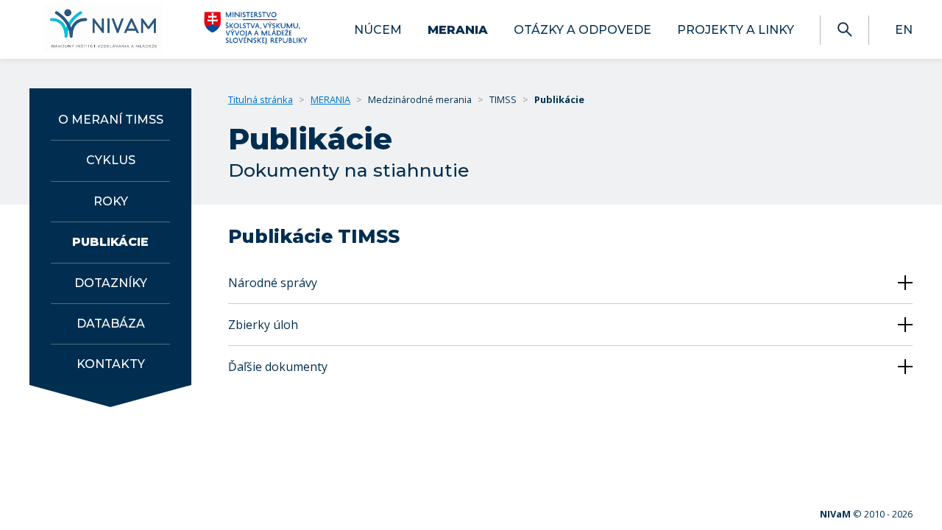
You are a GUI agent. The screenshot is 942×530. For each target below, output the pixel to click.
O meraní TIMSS (110, 120)
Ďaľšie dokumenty (277, 366)
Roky (110, 201)
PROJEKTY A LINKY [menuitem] (735, 30)
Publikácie (110, 242)
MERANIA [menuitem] (458, 30)
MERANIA (330, 99)
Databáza (111, 324)
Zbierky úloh (263, 325)
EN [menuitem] (904, 30)
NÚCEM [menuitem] (378, 30)
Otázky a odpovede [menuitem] (582, 30)
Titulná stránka (260, 99)
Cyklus (110, 160)
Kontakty (111, 364)
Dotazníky (110, 283)
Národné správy (272, 283)
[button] (844, 29)
